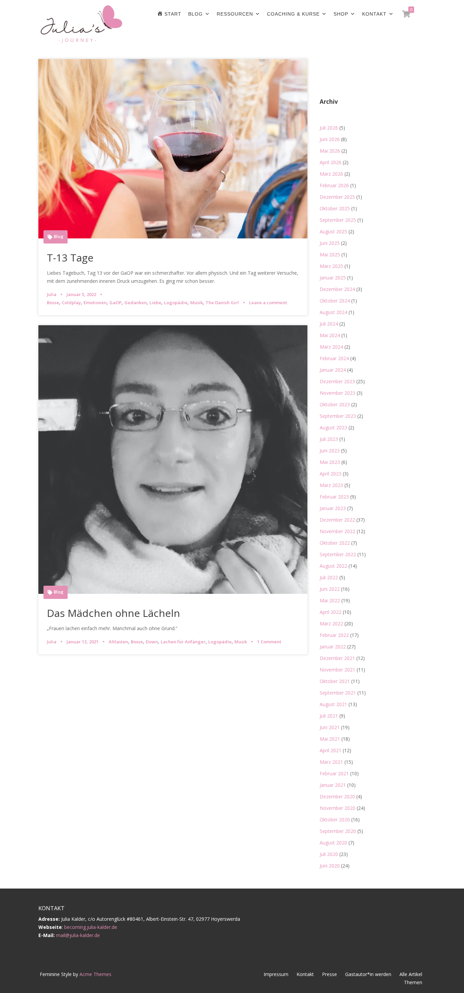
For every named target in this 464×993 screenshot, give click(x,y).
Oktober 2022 (335, 543)
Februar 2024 (334, 358)
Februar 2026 (334, 185)
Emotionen (95, 302)
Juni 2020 (330, 865)
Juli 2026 (329, 127)
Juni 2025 (330, 243)
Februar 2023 (334, 496)
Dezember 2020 (337, 796)
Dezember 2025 (337, 197)
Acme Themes (95, 974)
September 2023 (338, 416)
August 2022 (333, 566)
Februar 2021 (334, 773)
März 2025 (331, 266)
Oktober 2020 (335, 819)
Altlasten (118, 642)
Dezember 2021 (337, 658)
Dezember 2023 (337, 381)
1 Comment (269, 642)
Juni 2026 (330, 139)
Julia (51, 294)
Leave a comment (268, 302)
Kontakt (374, 14)
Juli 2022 (329, 577)
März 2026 (331, 174)
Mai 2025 (330, 254)
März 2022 (331, 623)
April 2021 (330, 750)
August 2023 (333, 427)
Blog (195, 14)
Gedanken (135, 302)
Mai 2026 (330, 151)
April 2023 (330, 473)
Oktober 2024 (335, 300)
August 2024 (333, 312)
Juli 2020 (329, 854)
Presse (329, 974)
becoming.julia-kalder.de (90, 927)
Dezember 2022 (337, 520)
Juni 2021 (330, 727)
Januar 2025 (333, 277)
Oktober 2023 (335, 404)
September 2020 (338, 831)
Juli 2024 (329, 323)
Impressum (276, 974)
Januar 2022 (333, 646)
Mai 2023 (330, 462)
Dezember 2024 (337, 289)
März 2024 (331, 347)
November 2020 (337, 808)
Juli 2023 (329, 439)
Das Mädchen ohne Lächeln (113, 613)
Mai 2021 (330, 739)
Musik (196, 302)
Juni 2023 (330, 450)
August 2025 (333, 231)
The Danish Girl (222, 302)
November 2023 (337, 393)
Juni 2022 (330, 589)
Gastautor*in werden (368, 974)
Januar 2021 (333, 785)
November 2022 (337, 531)
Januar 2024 (333, 370)
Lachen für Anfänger (183, 642)
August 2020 (333, 842)
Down (152, 642)
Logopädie (176, 302)
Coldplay (71, 302)
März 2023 (331, 485)
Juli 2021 (329, 716)
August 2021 (333, 704)
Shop (341, 14)
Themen (413, 982)
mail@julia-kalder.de (78, 935)
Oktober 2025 (335, 208)
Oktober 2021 (335, 681)
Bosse (53, 302)
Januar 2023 (333, 508)
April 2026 (330, 162)
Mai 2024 (330, 335)
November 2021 (337, 669)
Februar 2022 (334, 635)
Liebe (155, 302)
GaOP (115, 302)
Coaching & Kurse (293, 14)
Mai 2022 (330, 600)
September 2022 (338, 554)
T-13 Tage (70, 258)
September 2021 (338, 692)
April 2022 (330, 612)
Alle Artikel (410, 974)
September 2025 (338, 220)
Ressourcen (235, 14)
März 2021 (331, 762)
